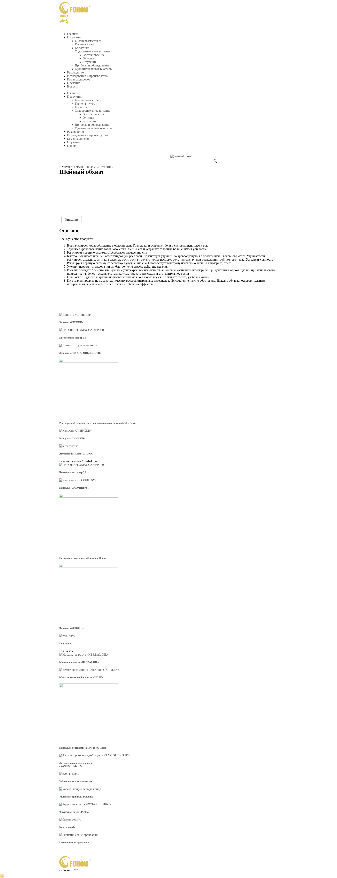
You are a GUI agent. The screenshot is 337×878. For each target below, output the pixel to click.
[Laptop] (75, 19)
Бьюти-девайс (67, 827)
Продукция (74, 37)
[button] (215, 161)
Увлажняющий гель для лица (76, 796)
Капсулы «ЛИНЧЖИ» (72, 438)
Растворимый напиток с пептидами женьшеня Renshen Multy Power (98, 423)
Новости (73, 86)
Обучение (73, 83)
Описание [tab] (71, 219)
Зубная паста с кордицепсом (75, 781)
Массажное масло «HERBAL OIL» (79, 662)
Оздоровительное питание (92, 51)
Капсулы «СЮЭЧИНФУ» (74, 487)
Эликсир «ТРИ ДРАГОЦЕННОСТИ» (80, 352)
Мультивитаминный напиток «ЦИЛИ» (81, 677)
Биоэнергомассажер (88, 40)
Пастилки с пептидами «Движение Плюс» (83, 557)
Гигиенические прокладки (74, 842)
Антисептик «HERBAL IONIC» (76, 453)
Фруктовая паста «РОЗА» (74, 811)
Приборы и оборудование (92, 65)
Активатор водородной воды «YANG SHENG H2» (75, 764)
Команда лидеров (78, 79)
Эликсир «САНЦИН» (71, 322)
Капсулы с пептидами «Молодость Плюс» (83, 747)
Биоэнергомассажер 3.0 (72, 472)
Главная (72, 33)
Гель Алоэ (65, 643)
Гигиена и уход (85, 44)
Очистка (88, 58)
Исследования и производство (87, 76)
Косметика (82, 48)
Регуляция (89, 62)
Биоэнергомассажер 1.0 (72, 337)
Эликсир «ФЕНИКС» (71, 628)
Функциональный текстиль (93, 69)
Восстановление (94, 55)
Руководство (75, 72)
